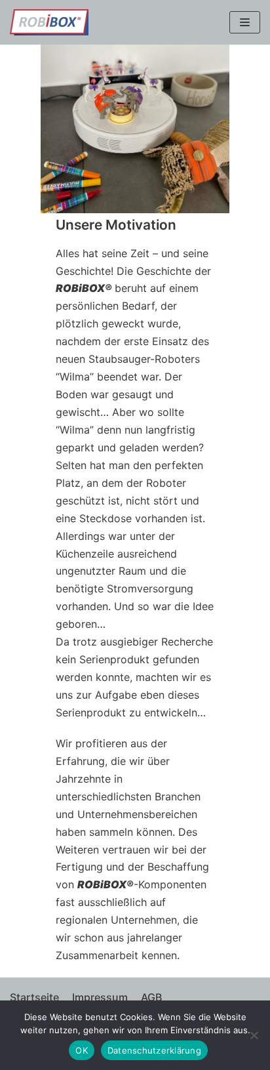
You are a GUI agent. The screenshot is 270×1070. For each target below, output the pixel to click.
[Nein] (253, 1035)
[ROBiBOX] (49, 22)
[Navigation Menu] (244, 22)
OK (81, 1050)
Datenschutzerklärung (154, 1050)
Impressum (100, 997)
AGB (151, 997)
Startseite (34, 997)
